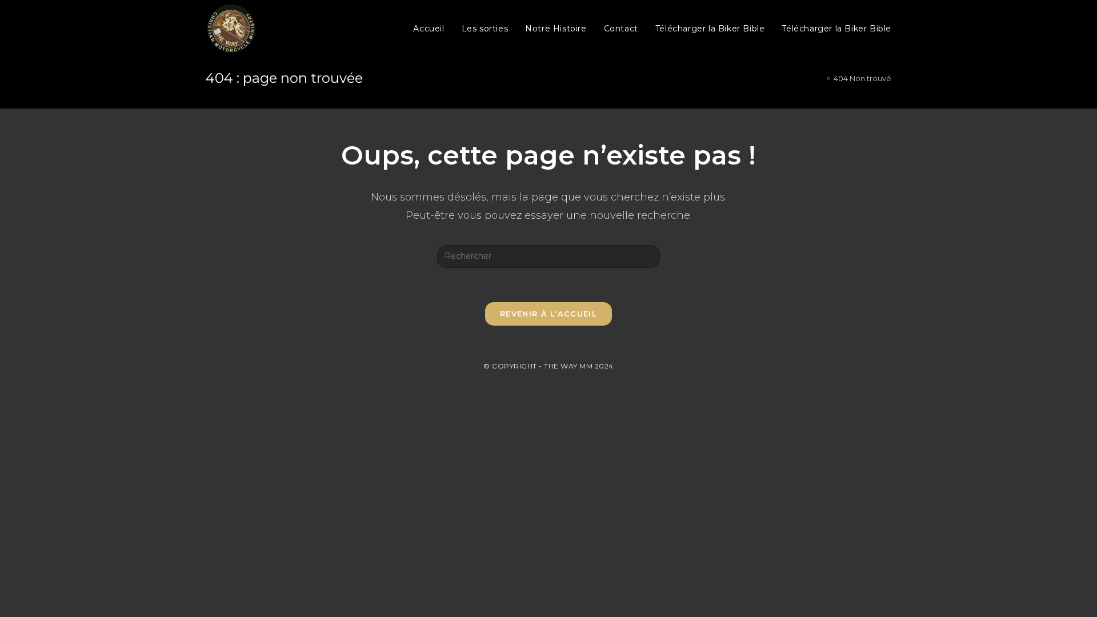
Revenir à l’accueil (548, 313)
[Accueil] (820, 78)
